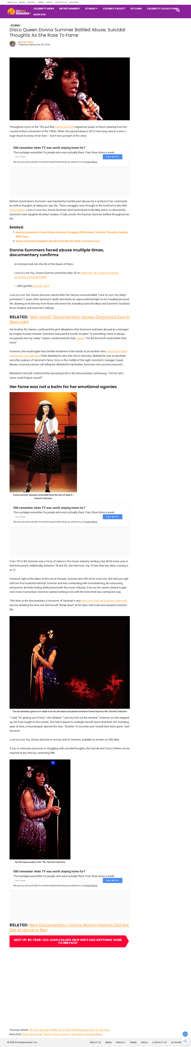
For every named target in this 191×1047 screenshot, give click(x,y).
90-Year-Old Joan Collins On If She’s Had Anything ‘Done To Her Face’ (69, 1029)
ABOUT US (12, 2)
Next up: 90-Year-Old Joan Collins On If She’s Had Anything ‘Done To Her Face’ (68, 941)
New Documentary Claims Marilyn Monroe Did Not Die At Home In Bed (69, 927)
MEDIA (22, 2)
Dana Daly (27, 42)
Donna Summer (65, 126)
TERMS (41, 2)
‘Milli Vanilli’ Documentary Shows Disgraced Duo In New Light (70, 319)
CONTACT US (61, 2)
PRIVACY (31, 2)
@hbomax (86, 272)
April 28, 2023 (41, 286)
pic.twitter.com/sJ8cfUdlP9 (30, 277)
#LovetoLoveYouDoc (106, 272)
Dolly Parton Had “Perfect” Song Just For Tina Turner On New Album (63, 1034)
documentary (17, 209)
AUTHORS (73, 2)
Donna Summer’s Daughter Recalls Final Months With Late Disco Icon (58, 241)
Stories (15, 25)
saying (80, 338)
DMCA (49, 2)
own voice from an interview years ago (104, 600)
